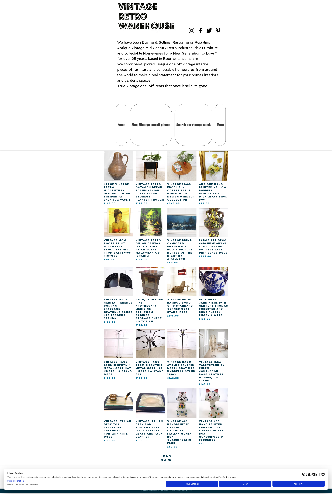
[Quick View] (118, 166)
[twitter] (209, 30)
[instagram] (191, 30)
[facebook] (200, 30)
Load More (166, 458)
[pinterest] (218, 30)
